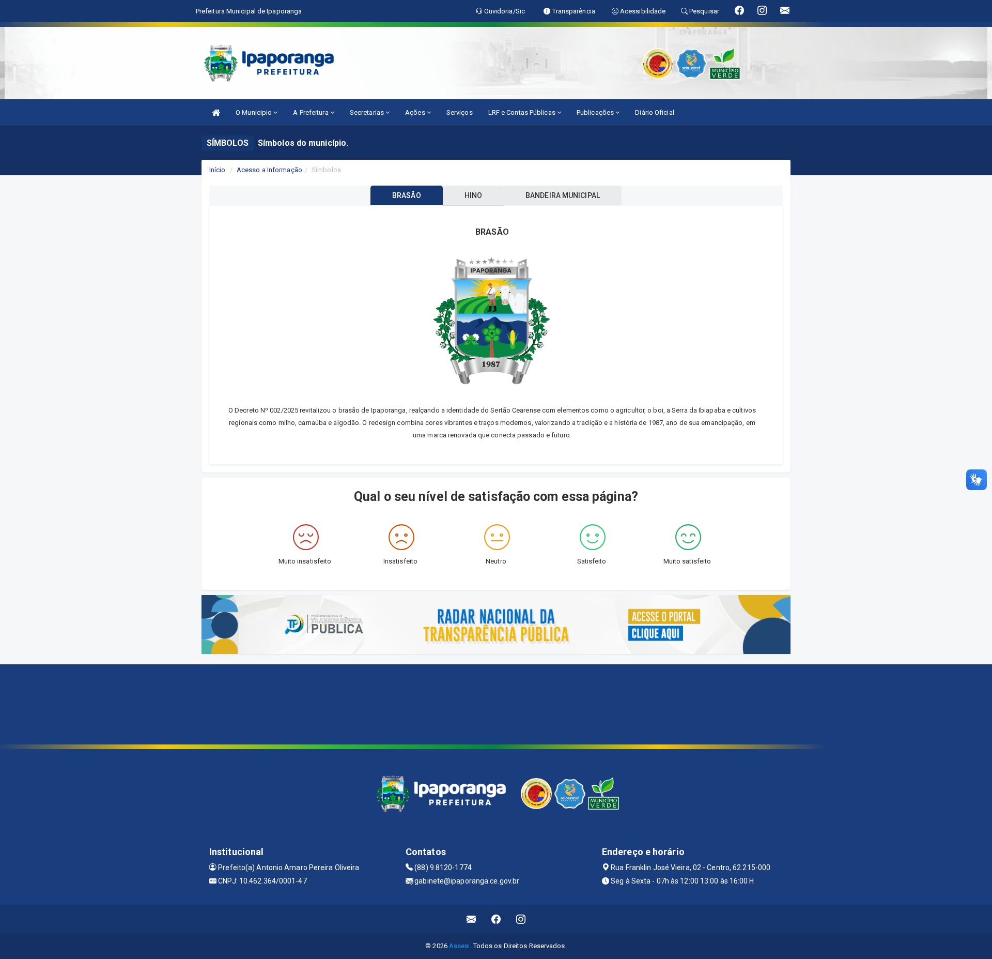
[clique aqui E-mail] (471, 919)
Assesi (459, 946)
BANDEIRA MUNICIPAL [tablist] (562, 195)
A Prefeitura (311, 112)
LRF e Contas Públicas (522, 112)
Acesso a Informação (269, 170)
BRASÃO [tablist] (406, 195)
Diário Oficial (654, 112)
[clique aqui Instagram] (521, 919)
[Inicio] (216, 112)
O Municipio (254, 112)
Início (217, 170)
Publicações (596, 112)
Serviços (459, 112)
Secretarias (367, 112)
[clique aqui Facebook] (496, 919)
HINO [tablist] (473, 195)
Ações (416, 112)
